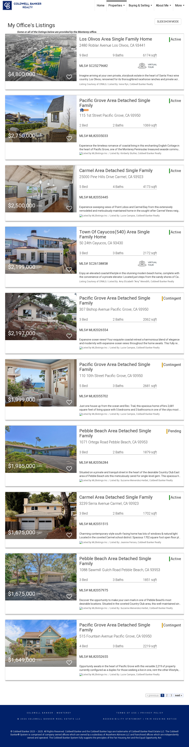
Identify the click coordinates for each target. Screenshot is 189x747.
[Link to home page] (24, 5)
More (180, 7)
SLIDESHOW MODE (168, 21)
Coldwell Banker (40, 713)
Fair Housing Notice (161, 719)
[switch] (69, 75)
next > (178, 695)
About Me (164, 7)
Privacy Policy (152, 713)
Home (100, 5)
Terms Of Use (126, 713)
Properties (117, 7)
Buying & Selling (141, 7)
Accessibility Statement (122, 719)
